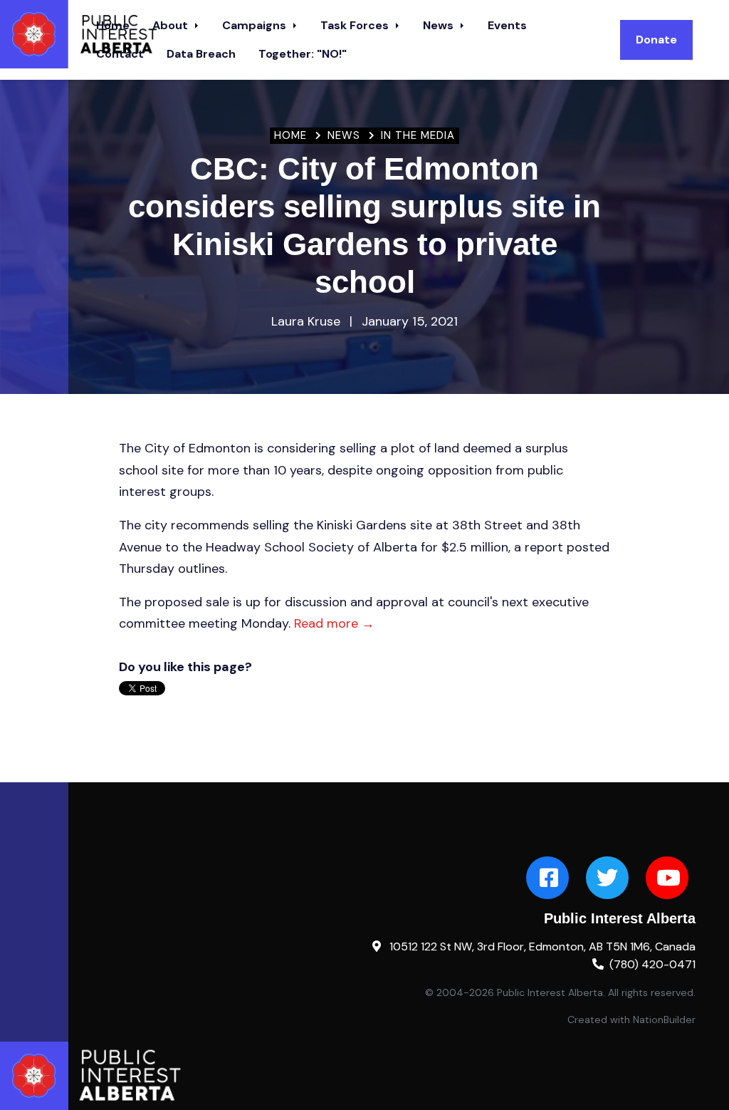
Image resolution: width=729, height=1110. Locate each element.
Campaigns (255, 25)
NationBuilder (664, 1019)
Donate (656, 39)
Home (290, 135)
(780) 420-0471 (652, 964)
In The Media (418, 135)
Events (507, 25)
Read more (334, 623)
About (171, 25)
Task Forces (356, 25)
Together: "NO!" (302, 53)
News (439, 25)
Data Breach (201, 53)
